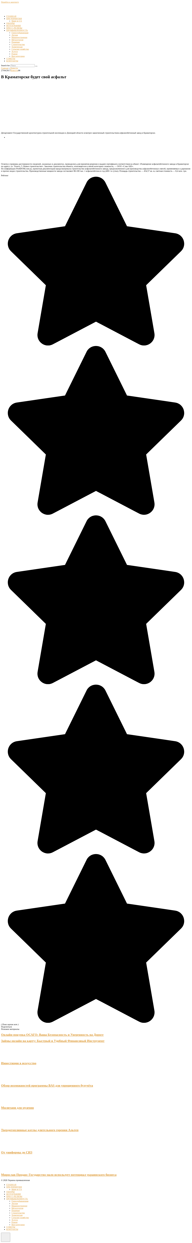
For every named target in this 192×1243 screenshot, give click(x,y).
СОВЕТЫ (10, 58)
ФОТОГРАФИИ (13, 26)
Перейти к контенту (10, 2)
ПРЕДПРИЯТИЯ (14, 19)
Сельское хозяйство (20, 49)
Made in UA (16, 21)
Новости (14, 70)
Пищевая (15, 42)
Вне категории (18, 56)
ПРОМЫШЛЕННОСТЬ (17, 30)
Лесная (14, 35)
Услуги (14, 51)
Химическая (16, 47)
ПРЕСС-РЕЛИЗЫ (14, 28)
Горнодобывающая (19, 33)
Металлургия (17, 40)
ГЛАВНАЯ (11, 16)
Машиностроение (19, 37)
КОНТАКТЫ (12, 61)
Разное (14, 54)
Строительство (18, 44)
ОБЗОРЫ (10, 23)
